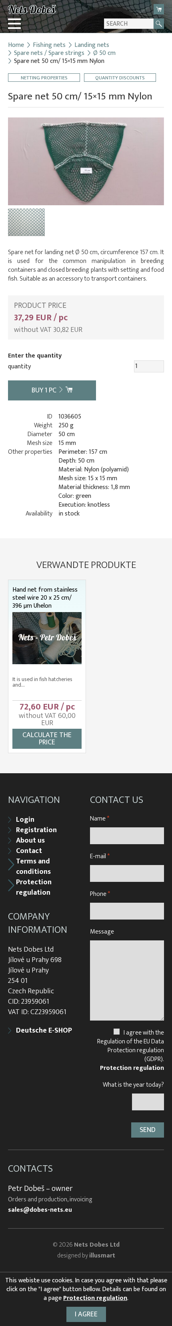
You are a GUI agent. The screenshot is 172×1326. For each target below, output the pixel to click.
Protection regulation (34, 887)
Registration (36, 830)
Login (25, 820)
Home (16, 45)
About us (30, 841)
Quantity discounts (120, 77)
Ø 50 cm (104, 53)
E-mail (100, 856)
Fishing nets (49, 45)
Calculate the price (47, 738)
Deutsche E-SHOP (44, 1031)
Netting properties (44, 77)
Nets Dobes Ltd (97, 1244)
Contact (29, 851)
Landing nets (91, 45)
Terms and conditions (33, 866)
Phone (100, 894)
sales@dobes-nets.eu (40, 1210)
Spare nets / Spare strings (49, 53)
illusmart (102, 1255)
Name (99, 818)
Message (102, 931)
